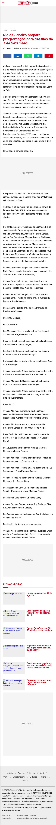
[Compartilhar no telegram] (38, 56)
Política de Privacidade (6, 816)
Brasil (42, 773)
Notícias (13, 30)
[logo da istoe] (28, 3)
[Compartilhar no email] (49, 56)
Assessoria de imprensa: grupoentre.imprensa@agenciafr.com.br (32, 816)
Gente (6, 777)
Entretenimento (19, 777)
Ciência (44, 777)
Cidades (33, 777)
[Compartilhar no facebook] (7, 56)
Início (5, 30)
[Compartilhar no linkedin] (18, 56)
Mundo (32, 773)
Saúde (25, 780)
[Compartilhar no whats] (28, 56)
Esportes (21, 773)
